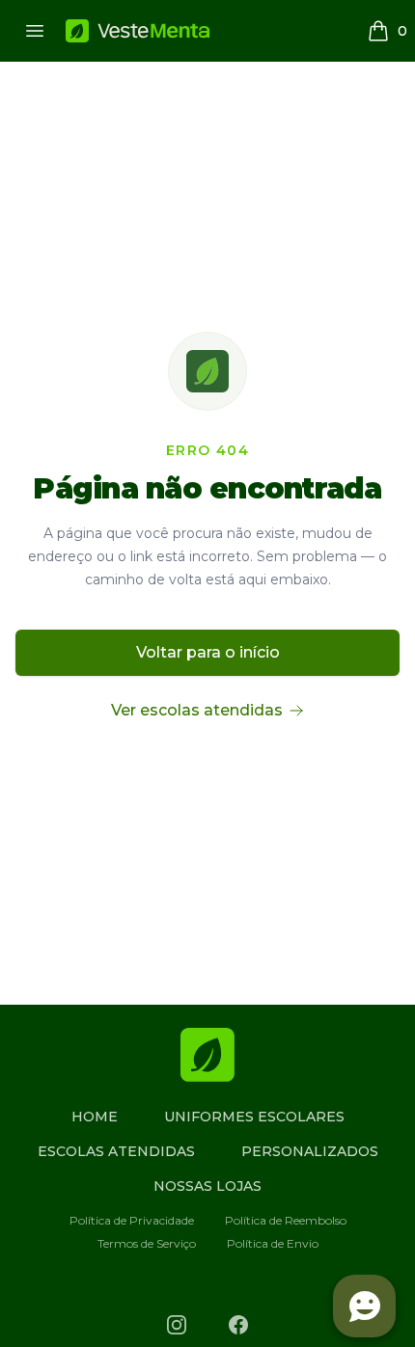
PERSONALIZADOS (309, 1151)
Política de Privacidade (131, 1220)
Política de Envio (272, 1243)
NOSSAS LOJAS (207, 1186)
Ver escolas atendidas (197, 710)
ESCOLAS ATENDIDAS (116, 1151)
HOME (94, 1116)
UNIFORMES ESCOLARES (254, 1116)
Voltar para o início (208, 652)
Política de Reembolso (285, 1220)
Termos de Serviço (146, 1243)
